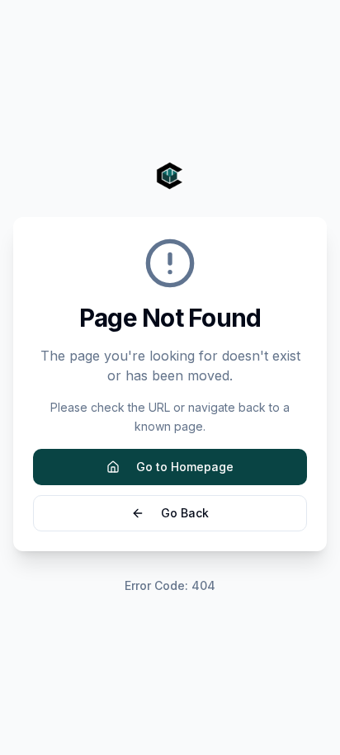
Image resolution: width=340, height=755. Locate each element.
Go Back (185, 513)
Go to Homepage (185, 467)
